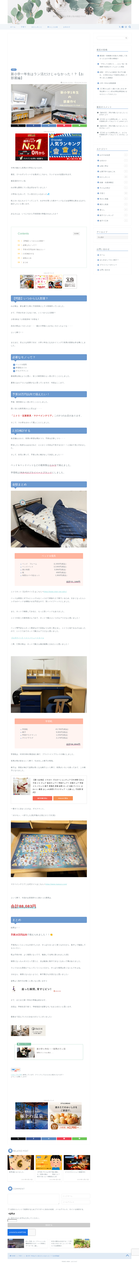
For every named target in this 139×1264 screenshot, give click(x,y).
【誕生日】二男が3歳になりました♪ (112, 112)
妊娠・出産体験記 (113, 182)
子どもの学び (113, 188)
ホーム (13, 27)
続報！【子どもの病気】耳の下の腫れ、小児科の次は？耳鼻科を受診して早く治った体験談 (113, 75)
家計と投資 (113, 204)
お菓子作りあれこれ (113, 171)
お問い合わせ (105, 270)
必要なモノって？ (30, 245)
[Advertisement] (49, 52)
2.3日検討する (28, 254)
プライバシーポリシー (108, 265)
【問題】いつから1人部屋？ (34, 241)
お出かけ (66, 27)
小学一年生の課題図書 (108, 83)
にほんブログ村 (16, 1074)
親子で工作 (113, 221)
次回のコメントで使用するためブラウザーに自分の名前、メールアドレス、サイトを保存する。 (47, 1209)
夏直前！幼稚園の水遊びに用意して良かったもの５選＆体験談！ (113, 57)
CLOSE (76, 233)
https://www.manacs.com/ (56, 884)
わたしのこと (37, 27)
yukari (101, 114)
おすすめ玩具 (113, 155)
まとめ (25, 262)
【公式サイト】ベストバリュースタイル (27, 638)
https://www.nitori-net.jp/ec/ (55, 592)
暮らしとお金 (52, 27)
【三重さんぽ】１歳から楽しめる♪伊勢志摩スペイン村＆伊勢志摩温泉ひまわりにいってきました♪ (113, 91)
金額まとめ (27, 258)
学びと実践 (113, 199)
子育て (23, 27)
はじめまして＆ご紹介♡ (109, 260)
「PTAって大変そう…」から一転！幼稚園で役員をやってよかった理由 (113, 65)
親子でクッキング (113, 215)
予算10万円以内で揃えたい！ (34, 249)
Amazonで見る (63, 798)
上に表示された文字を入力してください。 (24, 1218)
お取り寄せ (113, 166)
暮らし (113, 210)
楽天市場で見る (42, 798)
